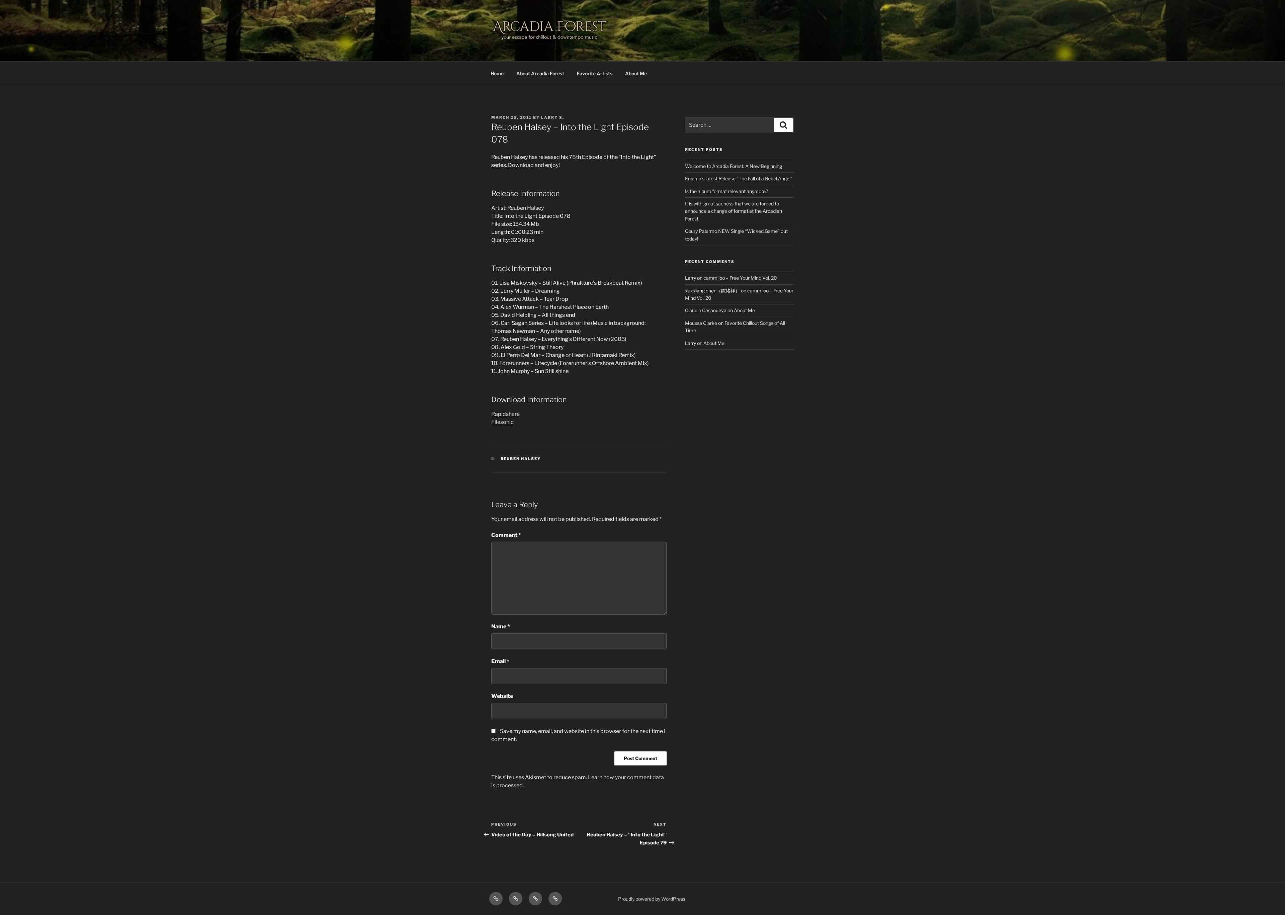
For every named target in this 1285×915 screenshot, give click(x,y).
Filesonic (502, 422)
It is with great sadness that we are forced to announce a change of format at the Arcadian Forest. (733, 211)
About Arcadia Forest (540, 73)
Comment (506, 535)
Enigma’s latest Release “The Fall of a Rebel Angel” (738, 178)
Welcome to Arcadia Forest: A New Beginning (733, 166)
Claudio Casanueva (705, 310)
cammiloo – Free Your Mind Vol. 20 (740, 278)
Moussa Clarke (701, 323)
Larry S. (552, 117)
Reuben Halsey (521, 458)
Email (500, 661)
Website (502, 696)
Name (500, 626)
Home (497, 73)
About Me (636, 73)
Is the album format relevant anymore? (726, 191)
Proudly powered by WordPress (651, 899)
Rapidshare (505, 414)
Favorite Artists (594, 73)
